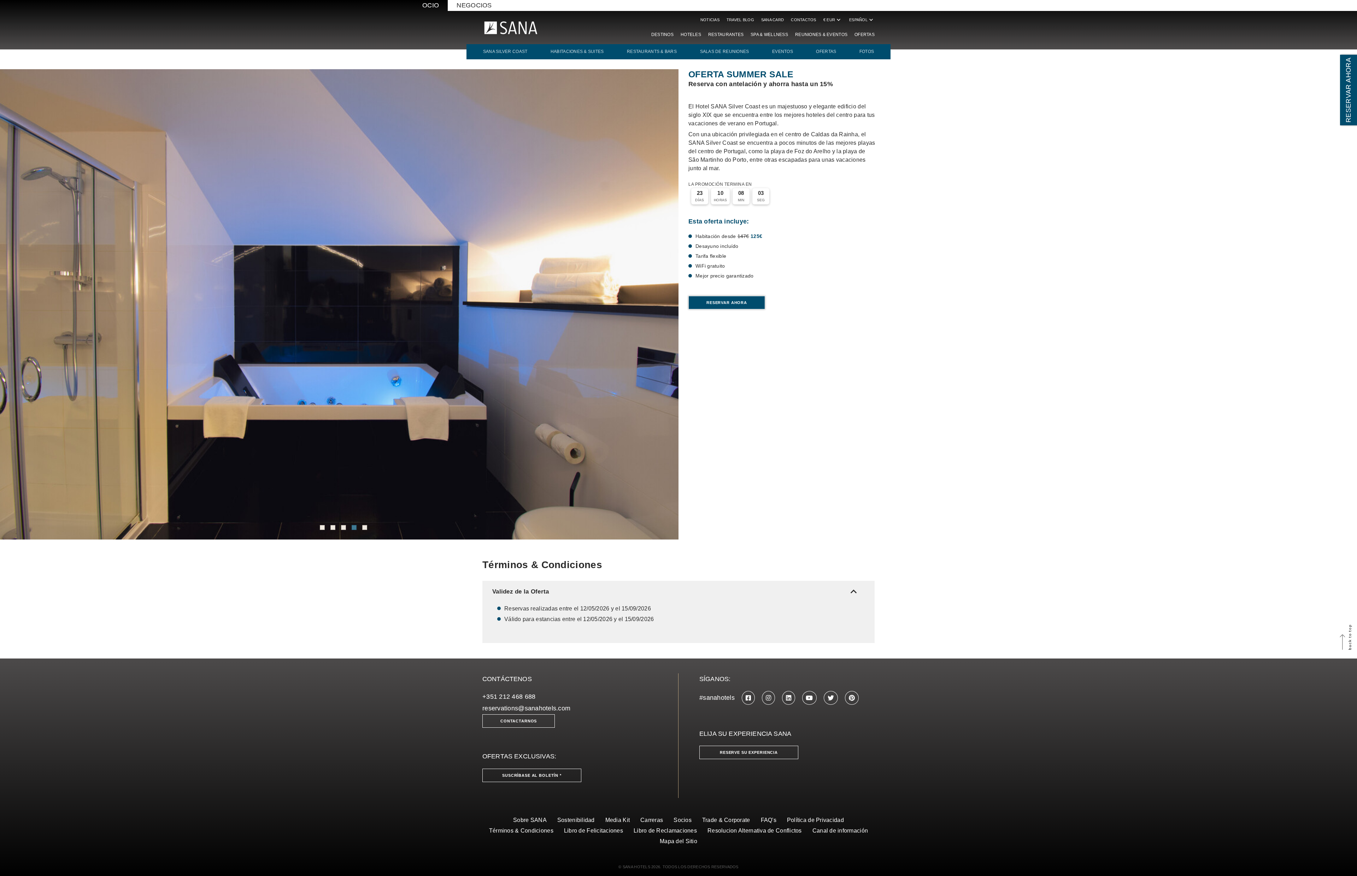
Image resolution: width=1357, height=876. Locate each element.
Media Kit (617, 820)
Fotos (866, 51)
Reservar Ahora (726, 302)
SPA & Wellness (769, 34)
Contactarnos (518, 721)
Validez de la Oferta (676, 591)
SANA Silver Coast (505, 51)
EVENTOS (782, 51)
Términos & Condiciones (521, 831)
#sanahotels (717, 697)
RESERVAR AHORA (1348, 90)
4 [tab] (354, 527)
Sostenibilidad (576, 820)
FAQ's (768, 820)
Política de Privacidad (815, 820)
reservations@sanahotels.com (526, 708)
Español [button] (862, 19)
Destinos (662, 34)
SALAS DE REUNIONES (724, 51)
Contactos (803, 20)
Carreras (651, 820)
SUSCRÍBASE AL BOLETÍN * (532, 775)
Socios (683, 820)
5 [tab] (364, 527)
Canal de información (840, 831)
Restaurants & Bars (652, 51)
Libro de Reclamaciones (665, 831)
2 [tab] (332, 527)
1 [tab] (322, 527)
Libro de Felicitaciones (593, 831)
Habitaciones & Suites (577, 51)
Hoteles (691, 34)
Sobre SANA (530, 820)
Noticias (709, 20)
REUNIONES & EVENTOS (821, 34)
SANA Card (772, 20)
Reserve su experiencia (749, 752)
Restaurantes (726, 34)
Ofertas (864, 34)
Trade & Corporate (726, 820)
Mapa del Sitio (678, 841)
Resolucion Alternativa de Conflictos (754, 831)
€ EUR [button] (832, 19)
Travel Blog (740, 20)
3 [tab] (343, 527)
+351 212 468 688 (508, 696)
